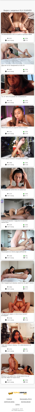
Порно (17, 404)
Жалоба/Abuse (26, 402)
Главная (9, 399)
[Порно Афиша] (17, 393)
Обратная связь (9, 402)
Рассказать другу (26, 399)
